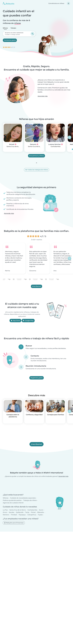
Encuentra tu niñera (36, 156)
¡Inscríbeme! (36, 286)
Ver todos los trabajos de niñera (36, 170)
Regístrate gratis (37, 378)
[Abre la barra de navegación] (68, 3)
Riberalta (40, 512)
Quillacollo (19, 512)
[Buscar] (33, 34)
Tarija (27, 512)
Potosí (33, 512)
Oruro (5, 512)
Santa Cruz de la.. (13, 146)
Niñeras (5, 28)
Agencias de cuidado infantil (13, 503)
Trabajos (13, 28)
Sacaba (11, 512)
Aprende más (43, 96)
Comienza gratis (10, 40)
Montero (6, 515)
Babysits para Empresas (15, 523)
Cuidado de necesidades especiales (23, 498)
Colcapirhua (31, 515)
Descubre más (36, 395)
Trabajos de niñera (30, 500)
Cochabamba (55, 146)
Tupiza (40, 515)
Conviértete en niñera (56, 3)
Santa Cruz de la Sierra (17, 510)
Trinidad (14, 515)
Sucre (41, 510)
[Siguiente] (69, 137)
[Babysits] (8, 3)
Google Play (29, 320)
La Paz (5, 510)
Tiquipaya (22, 515)
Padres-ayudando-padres (12, 500)
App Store (16, 320)
